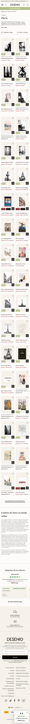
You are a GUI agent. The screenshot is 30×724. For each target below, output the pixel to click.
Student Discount (9, 686)
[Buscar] (6, 5)
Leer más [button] (4, 27)
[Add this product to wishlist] (13, 39)
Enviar (15, 657)
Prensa (12, 670)
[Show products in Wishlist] (24, 5)
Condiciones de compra (22, 676)
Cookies (18, 678)
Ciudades (9, 11)
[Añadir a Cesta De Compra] (13, 53)
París (15, 11)
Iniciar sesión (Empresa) (7, 696)
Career (12, 676)
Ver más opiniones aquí (15, 601)
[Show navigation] (2, 5)
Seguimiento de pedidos (22, 673)
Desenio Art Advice (21, 667)
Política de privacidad (19, 661)
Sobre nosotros (10, 667)
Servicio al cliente (21, 670)
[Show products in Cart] (27, 5)
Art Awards (11, 693)
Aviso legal (11, 673)
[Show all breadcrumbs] (3, 11)
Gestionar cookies (21, 688)
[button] (21, 717)
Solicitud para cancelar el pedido (22, 684)
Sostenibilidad (10, 678)
